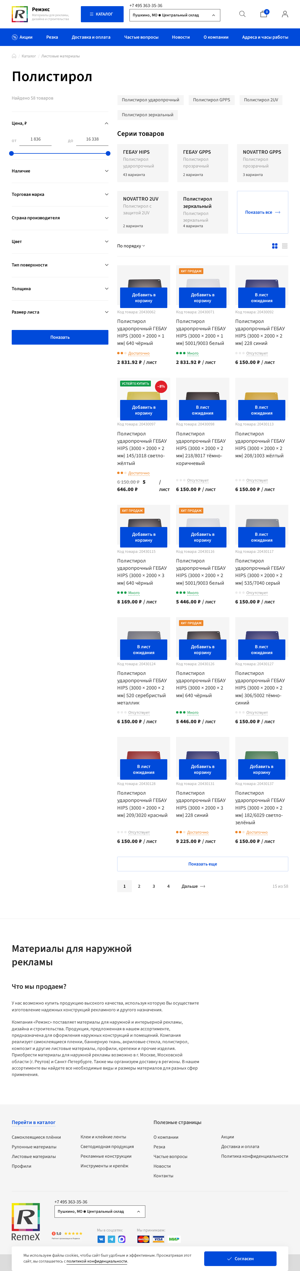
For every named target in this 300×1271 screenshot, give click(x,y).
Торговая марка (28, 194)
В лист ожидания (261, 298)
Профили (21, 1166)
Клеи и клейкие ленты (103, 1137)
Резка (159, 1147)
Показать (60, 337)
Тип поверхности (29, 265)
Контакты (163, 1176)
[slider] (11, 153)
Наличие (21, 171)
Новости (162, 1166)
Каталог (29, 56)
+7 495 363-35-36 (145, 5)
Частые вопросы (171, 1156)
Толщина (21, 288)
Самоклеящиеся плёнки (36, 1137)
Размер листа (25, 312)
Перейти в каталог (34, 1122)
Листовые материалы (60, 56)
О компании (166, 1137)
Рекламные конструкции (106, 1156)
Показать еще (202, 864)
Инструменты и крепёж (104, 1166)
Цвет (17, 241)
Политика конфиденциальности (254, 1156)
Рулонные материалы (34, 1147)
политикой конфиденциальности (97, 1261)
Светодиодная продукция (107, 1146)
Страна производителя (36, 218)
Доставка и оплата (240, 1146)
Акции (227, 1137)
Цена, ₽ (19, 123)
